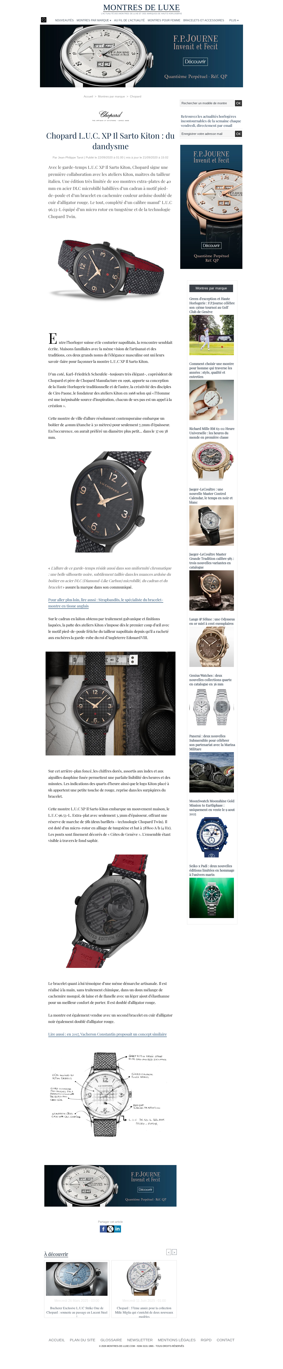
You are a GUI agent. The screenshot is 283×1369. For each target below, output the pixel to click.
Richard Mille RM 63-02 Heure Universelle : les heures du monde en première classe (212, 432)
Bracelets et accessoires (203, 20)
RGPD (207, 1340)
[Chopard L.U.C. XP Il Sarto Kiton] (110, 223)
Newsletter (140, 1340)
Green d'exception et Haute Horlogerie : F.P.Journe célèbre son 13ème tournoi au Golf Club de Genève (212, 305)
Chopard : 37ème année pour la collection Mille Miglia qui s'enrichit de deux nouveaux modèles (144, 1311)
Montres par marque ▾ (94, 20)
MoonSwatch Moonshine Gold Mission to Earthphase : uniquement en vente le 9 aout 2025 (212, 807)
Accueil (88, 96)
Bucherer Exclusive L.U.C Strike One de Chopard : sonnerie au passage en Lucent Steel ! (76, 1311)
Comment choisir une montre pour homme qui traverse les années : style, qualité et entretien (211, 370)
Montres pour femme (164, 20)
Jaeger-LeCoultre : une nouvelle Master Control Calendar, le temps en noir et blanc (211, 495)
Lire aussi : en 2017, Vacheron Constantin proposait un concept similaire (107, 1034)
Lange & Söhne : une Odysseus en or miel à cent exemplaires (212, 621)
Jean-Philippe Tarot (70, 157)
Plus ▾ (234, 20)
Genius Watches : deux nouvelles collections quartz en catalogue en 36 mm (210, 679)
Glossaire (111, 1340)
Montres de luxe (141, 7)
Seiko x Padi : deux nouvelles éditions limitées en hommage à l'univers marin (211, 870)
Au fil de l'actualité (129, 20)
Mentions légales (177, 1340)
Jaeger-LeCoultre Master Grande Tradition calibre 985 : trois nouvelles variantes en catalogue (211, 560)
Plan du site (83, 1340)
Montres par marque (111, 96)
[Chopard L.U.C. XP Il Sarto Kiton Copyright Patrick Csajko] (110, 653)
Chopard (135, 96)
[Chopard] (110, 115)
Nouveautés (64, 20)
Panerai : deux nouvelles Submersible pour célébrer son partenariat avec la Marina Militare (212, 742)
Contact (226, 1340)
